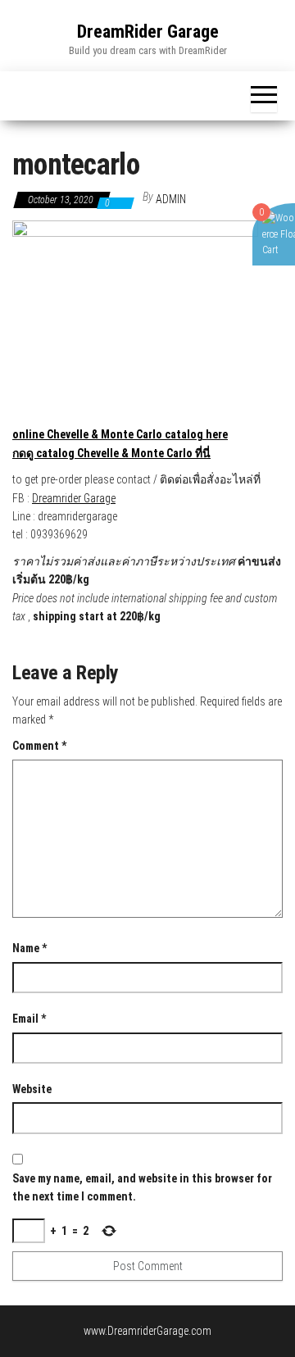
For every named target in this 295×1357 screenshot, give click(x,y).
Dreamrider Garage (74, 498)
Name (29, 948)
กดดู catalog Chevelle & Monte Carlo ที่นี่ (111, 453)
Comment (39, 745)
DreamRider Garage (148, 31)
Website (32, 1089)
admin (171, 199)
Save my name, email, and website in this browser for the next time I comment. (142, 1187)
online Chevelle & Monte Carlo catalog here (120, 434)
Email (29, 1018)
